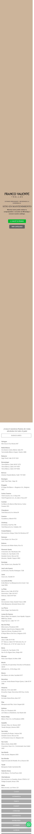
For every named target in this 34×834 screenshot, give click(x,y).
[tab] (16, 435)
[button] (28, 824)
